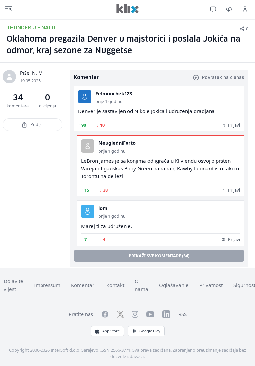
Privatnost (211, 285)
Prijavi (233, 125)
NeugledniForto (117, 143)
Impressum (47, 285)
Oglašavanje (174, 285)
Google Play (149, 330)
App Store (111, 330)
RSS (182, 314)
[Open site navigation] (8, 9)
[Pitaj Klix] (213, 9)
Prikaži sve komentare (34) (159, 256)
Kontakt (115, 285)
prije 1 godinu (109, 101)
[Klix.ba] (127, 8)
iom (102, 208)
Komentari (83, 285)
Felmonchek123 (113, 93)
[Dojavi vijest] (229, 9)
